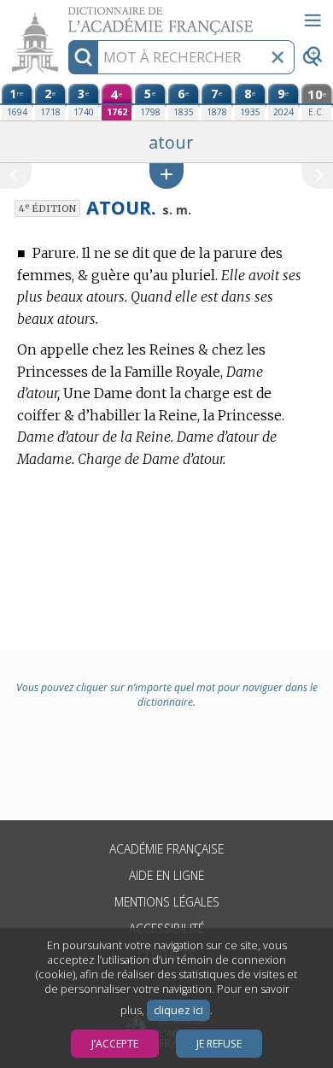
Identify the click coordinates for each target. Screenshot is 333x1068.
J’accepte (114, 1043)
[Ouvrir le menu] (312, 20)
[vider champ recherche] (277, 57)
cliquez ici (178, 1010)
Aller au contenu (66, 15)
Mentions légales (166, 902)
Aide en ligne (166, 875)
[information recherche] (83, 57)
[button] (166, 175)
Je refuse (219, 1043)
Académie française (166, 849)
